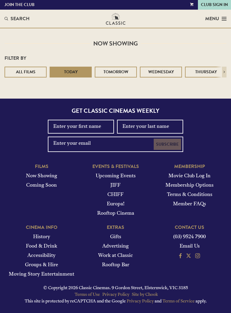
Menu (212, 18)
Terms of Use (87, 294)
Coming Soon (41, 185)
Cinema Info (41, 227)
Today (71, 72)
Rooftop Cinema (115, 213)
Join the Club (20, 5)
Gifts (115, 237)
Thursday (206, 72)
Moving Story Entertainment (41, 274)
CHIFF (115, 194)
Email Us (190, 246)
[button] (224, 72)
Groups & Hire (41, 265)
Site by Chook (145, 294)
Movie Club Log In (189, 176)
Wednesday (161, 72)
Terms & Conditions (189, 194)
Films (41, 166)
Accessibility (41, 255)
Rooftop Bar (115, 265)
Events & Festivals (115, 166)
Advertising (115, 246)
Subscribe (167, 144)
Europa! (116, 204)
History (41, 237)
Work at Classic (115, 255)
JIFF (115, 185)
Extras (115, 227)
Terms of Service (178, 301)
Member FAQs (189, 204)
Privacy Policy (115, 294)
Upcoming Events (116, 176)
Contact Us (189, 227)
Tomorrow (115, 72)
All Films (25, 72)
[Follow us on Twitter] (188, 256)
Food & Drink (41, 246)
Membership (189, 166)
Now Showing (41, 176)
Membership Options (189, 185)
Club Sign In (214, 5)
